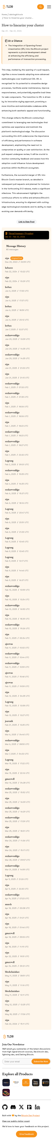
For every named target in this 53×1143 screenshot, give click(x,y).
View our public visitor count (16, 1121)
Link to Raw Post (26, 222)
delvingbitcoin (16, 14)
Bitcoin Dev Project (30, 1115)
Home (4, 14)
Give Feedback (26, 1134)
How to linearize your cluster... (18, 18)
